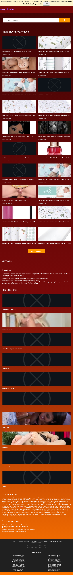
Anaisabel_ (5, 447)
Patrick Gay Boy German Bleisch (26, 514)
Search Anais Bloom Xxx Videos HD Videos (15, 528)
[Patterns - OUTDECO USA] (54, 91)
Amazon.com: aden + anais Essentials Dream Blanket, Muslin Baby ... (21, 115)
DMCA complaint (33, 283)
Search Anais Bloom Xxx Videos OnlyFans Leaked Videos (19, 529)
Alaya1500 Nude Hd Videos (62, 499)
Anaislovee (5, 408)
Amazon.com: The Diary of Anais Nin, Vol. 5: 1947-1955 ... (18, 136)
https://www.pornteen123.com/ (54, 561)
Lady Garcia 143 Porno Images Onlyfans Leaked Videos (22, 512)
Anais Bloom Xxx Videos (9, 309)
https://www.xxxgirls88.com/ (54, 555)
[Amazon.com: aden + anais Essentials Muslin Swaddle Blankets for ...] (54, 70)
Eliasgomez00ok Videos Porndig (11, 501)
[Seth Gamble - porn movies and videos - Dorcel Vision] (19, 48)
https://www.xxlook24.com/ (18, 570)
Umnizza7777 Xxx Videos (9, 514)
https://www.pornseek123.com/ (54, 559)
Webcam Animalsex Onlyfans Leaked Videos (51, 512)
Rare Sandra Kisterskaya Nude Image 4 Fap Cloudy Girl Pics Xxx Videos (26, 506)
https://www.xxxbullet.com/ (18, 565)
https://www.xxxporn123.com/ (18, 568)
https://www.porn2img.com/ (54, 566)
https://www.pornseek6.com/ (54, 560)
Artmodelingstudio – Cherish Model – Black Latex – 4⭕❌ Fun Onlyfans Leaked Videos (36, 507)
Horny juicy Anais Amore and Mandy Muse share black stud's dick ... (21, 72)
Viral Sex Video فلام (47, 499)
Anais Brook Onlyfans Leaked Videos (12, 349)
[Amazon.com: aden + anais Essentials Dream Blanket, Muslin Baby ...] (19, 112)
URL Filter (52, 541)
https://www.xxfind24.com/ (18, 569)
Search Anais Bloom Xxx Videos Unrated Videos (16, 525)
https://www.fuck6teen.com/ (54, 558)
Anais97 (4, 486)
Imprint (27, 541)
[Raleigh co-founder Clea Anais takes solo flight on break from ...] (19, 176)
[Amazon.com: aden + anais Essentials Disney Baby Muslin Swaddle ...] (19, 240)
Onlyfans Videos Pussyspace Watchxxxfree (33, 501)
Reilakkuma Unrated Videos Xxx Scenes (59, 508)
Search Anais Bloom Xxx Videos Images (14, 531)
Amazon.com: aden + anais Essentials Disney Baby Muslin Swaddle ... (21, 243)
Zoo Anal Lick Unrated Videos (43, 514)
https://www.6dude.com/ (18, 559)
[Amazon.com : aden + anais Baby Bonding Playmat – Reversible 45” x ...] (19, 91)
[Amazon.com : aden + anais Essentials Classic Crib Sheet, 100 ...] (54, 48)
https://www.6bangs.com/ (18, 558)
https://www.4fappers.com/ (19, 555)
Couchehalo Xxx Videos (59, 514)
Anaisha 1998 (6, 368)
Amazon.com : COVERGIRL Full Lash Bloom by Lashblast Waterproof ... (22, 222)
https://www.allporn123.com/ (54, 563)
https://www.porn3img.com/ (54, 568)
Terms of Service (34, 541)
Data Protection (44, 541)
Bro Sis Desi (43, 508)
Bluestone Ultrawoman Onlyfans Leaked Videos (29, 503)
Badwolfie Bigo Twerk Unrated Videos (12, 498)
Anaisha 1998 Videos (8, 388)
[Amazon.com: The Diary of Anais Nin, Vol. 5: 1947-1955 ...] (19, 133)
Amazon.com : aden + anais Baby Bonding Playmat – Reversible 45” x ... (22, 94)
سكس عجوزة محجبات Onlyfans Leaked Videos (36, 498)
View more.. (36, 251)
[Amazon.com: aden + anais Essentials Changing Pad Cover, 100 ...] (54, 240)
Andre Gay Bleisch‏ (52, 506)
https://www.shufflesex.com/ (18, 563)
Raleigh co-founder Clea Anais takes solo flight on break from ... (20, 179)
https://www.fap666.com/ (18, 560)
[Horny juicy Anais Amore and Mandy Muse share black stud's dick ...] (19, 70)
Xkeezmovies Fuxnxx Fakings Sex (32, 499)
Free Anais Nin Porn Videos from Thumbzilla (14, 200)
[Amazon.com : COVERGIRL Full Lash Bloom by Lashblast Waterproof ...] (19, 219)
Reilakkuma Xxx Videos (19, 511)
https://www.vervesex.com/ (18, 564)
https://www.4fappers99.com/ (18, 556)
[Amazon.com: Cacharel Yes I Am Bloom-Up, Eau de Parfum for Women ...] (54, 155)
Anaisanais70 (6, 467)
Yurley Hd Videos (49, 503)
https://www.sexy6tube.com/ (54, 556)
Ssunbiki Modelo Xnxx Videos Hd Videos (13, 516)
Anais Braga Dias (7, 329)
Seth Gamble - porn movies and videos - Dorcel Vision (17, 51)
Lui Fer (48, 501)
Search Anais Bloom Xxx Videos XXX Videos (15, 526)
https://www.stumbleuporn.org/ (54, 570)
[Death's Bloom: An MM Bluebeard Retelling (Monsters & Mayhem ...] (54, 133)
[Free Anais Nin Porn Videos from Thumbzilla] (19, 197)
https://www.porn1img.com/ (54, 565)
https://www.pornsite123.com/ (18, 561)
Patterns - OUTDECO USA (45, 94)
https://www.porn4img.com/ (54, 569)
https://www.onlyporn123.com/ (54, 564)
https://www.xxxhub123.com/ (18, 566)
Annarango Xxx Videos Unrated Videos (13, 509)
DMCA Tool (58, 541)
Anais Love (5, 427)
